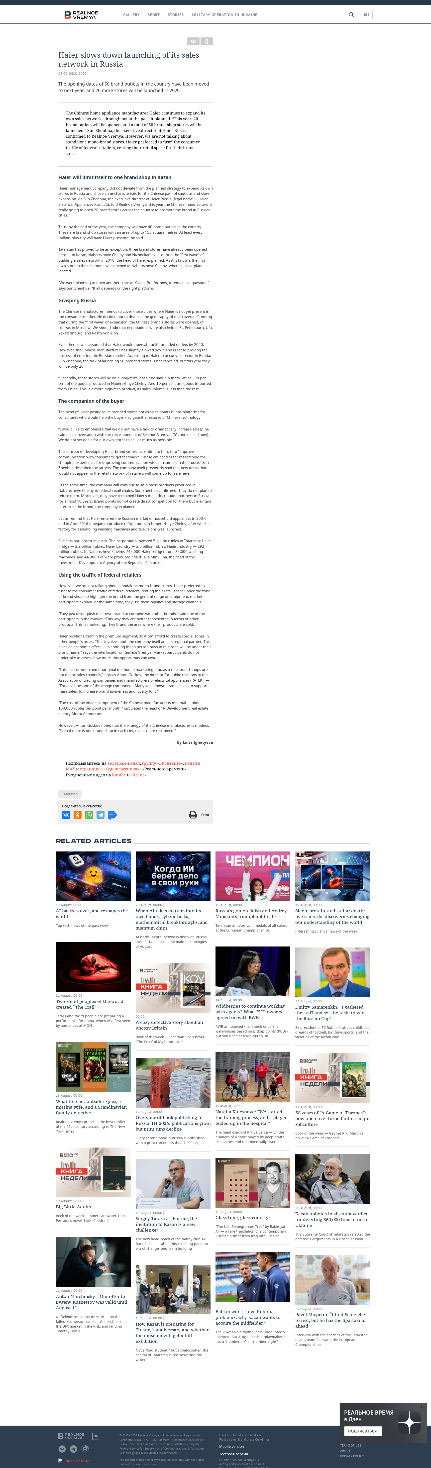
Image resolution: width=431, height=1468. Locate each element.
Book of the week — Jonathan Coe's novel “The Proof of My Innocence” (170, 1031)
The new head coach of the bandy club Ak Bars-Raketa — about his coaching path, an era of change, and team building (172, 1233)
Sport (154, 14)
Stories (176, 14)
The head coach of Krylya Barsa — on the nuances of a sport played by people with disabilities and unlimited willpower (251, 1126)
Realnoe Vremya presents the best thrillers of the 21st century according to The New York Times (91, 1116)
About (345, 1451)
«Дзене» (139, 774)
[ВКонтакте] (193, 41)
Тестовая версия (233, 1454)
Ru (366, 14)
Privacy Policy (352, 1456)
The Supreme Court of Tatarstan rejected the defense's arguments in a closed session (332, 1226)
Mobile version (231, 1446)
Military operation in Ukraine (224, 14)
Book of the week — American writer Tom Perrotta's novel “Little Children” (90, 1213)
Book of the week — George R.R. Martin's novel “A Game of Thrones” (332, 1125)
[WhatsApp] (89, 815)
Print (205, 814)
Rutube (119, 774)
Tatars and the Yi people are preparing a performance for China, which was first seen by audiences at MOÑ (93, 1013)
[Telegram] (101, 815)
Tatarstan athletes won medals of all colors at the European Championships (251, 920)
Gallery (131, 14)
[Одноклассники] (207, 41)
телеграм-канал (124, 763)
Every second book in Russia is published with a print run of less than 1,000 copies (173, 1130)
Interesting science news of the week (332, 921)
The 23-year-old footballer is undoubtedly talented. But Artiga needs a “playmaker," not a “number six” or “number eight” (250, 1326)
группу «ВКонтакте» (162, 763)
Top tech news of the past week (92, 918)
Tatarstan (70, 794)
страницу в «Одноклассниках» (110, 768)
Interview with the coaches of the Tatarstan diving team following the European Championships (331, 1329)
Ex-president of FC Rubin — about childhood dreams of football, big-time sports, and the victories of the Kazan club (332, 1021)
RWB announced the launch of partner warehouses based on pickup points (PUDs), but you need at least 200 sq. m (252, 1020)
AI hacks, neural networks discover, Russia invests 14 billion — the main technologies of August (172, 928)
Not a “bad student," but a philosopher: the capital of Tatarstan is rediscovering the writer (172, 1341)
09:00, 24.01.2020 (72, 73)
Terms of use (350, 1445)
